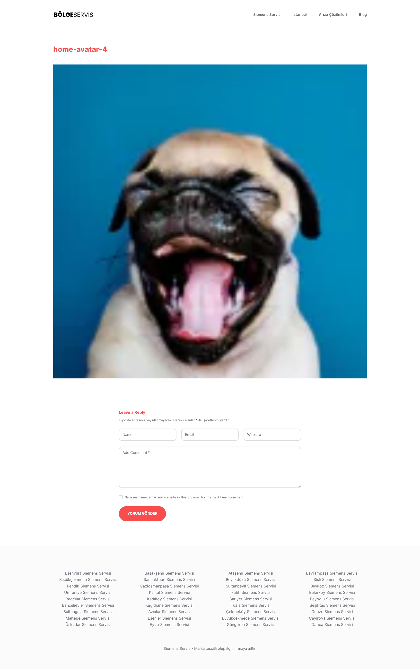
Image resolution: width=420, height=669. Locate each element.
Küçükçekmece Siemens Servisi (88, 579)
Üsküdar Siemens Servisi (88, 624)
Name (127, 434)
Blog (363, 14)
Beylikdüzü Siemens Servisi (251, 579)
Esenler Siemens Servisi (169, 618)
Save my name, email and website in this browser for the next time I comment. (185, 497)
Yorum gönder (142, 513)
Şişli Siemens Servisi (332, 579)
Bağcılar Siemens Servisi (88, 598)
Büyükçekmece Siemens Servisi (251, 618)
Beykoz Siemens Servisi (332, 586)
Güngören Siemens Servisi (251, 624)
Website (254, 434)
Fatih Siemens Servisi (250, 592)
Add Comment (136, 452)
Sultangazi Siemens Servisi (88, 611)
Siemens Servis (266, 14)
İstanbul (300, 14)
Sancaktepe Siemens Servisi (169, 579)
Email (189, 434)
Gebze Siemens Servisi (332, 611)
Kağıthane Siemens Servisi (169, 605)
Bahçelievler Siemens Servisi (88, 605)
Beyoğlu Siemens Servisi (332, 598)
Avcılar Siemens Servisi (169, 611)
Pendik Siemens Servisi (88, 586)
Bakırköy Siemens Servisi (332, 592)
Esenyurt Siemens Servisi (88, 573)
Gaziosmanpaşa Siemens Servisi (169, 586)
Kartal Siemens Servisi (169, 592)
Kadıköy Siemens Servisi (169, 598)
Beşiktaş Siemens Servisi (332, 605)
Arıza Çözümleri (333, 14)
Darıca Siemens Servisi (332, 624)
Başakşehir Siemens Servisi (169, 573)
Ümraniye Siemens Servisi (88, 592)
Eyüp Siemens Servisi (169, 624)
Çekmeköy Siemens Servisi (251, 611)
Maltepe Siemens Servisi (88, 618)
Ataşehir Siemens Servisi (250, 573)
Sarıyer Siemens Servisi (250, 598)
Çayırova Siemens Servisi (332, 618)
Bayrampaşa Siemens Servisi (332, 573)
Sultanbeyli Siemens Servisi (251, 586)
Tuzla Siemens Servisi (251, 605)
